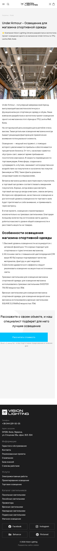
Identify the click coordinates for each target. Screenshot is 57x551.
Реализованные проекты (13, 454)
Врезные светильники (12, 507)
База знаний (8, 462)
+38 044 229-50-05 (11, 423)
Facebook (17, 526)
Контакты (6, 450)
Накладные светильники (13, 511)
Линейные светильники (13, 499)
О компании (7, 458)
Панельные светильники (13, 495)
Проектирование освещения (15, 480)
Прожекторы (8, 503)
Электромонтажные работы (15, 476)
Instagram (44, 526)
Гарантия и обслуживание (14, 446)
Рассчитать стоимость (23, 337)
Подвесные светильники (13, 515)
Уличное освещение (11, 519)
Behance (17, 534)
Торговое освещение (12, 484)
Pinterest (44, 534)
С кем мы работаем (10, 466)
